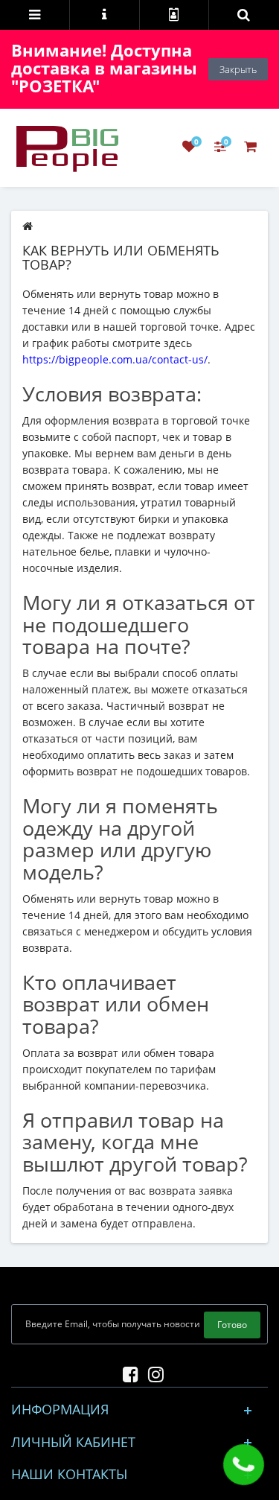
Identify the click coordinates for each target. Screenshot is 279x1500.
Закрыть (238, 69)
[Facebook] (126, 1371)
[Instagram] (152, 1371)
